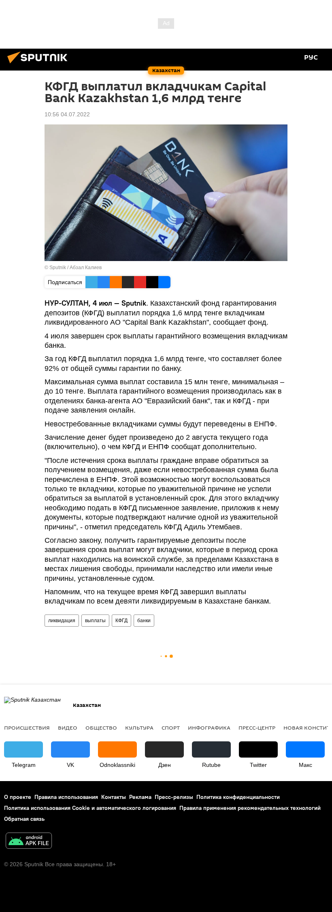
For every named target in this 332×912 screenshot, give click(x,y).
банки (144, 620)
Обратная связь (24, 818)
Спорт (171, 727)
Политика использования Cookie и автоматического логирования (90, 807)
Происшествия (27, 727)
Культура (139, 727)
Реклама (140, 797)
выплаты (95, 620)
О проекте (17, 797)
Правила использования (66, 797)
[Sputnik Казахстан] (39, 64)
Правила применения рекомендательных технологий (250, 807)
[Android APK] (28, 842)
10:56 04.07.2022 (67, 114)
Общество (101, 727)
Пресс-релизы (174, 797)
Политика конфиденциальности (238, 797)
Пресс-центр (256, 727)
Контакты (113, 797)
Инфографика (209, 727)
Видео (67, 727)
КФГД (121, 620)
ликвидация (61, 620)
